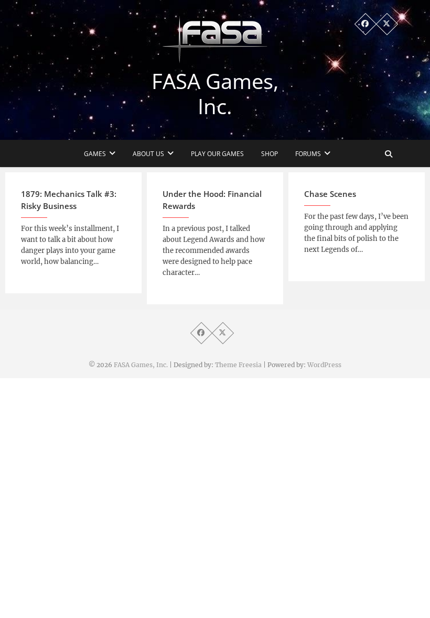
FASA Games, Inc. (215, 94)
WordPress (324, 365)
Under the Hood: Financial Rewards (212, 200)
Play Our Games (217, 153)
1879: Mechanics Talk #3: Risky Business (68, 200)
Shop (269, 153)
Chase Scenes (330, 194)
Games (95, 153)
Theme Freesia (238, 365)
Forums (308, 153)
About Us (148, 153)
